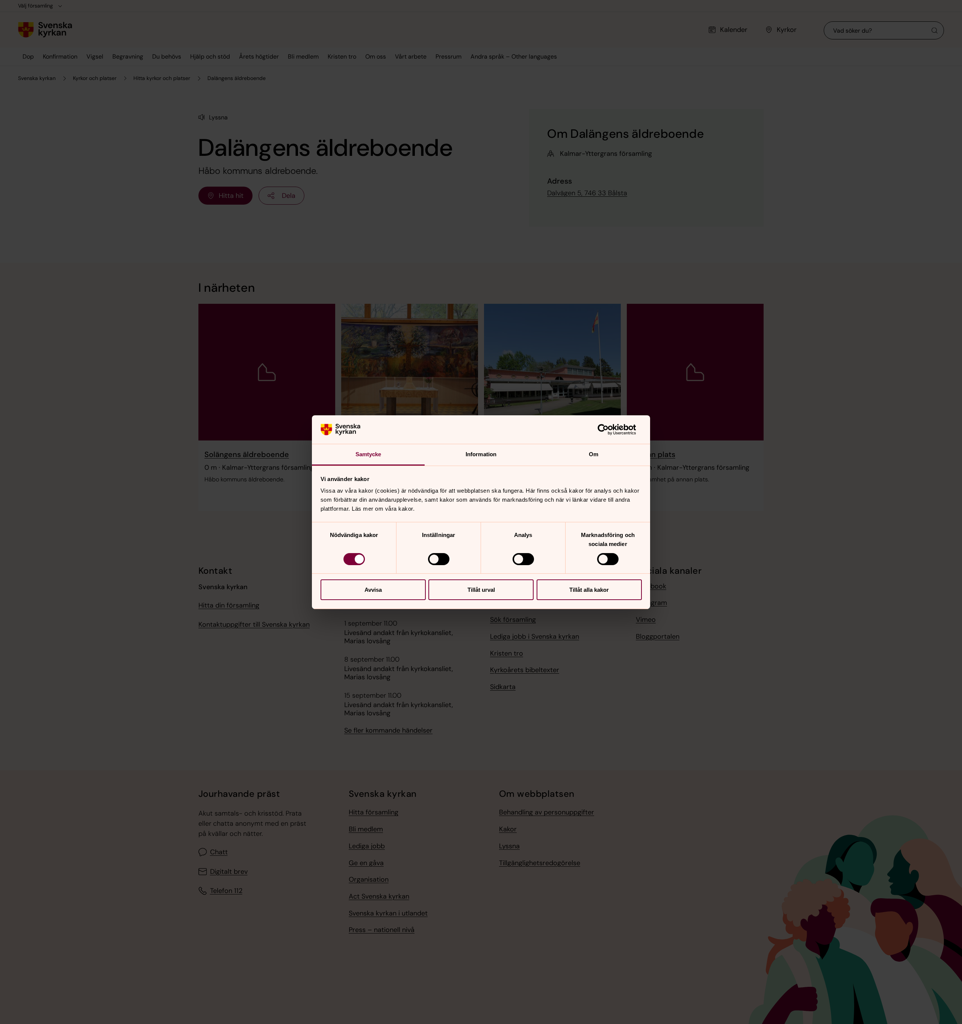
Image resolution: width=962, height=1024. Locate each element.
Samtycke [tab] (368, 454)
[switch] (438, 559)
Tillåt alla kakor (589, 590)
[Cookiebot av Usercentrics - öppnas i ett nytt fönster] (609, 429)
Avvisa (373, 590)
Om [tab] (593, 454)
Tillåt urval (481, 590)
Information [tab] (481, 454)
